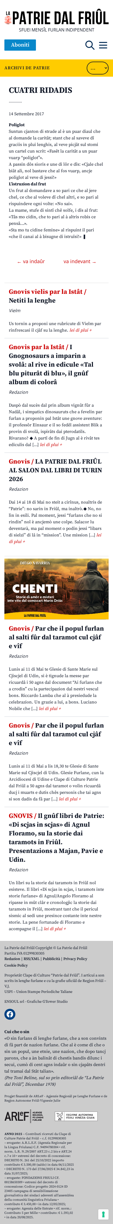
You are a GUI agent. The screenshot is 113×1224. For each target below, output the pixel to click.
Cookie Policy (16, 965)
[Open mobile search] (89, 45)
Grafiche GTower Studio (47, 1001)
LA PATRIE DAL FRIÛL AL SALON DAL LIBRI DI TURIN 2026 (55, 470)
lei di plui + (80, 330)
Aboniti (20, 45)
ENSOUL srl (14, 1001)
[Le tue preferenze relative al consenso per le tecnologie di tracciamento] (103, 1214)
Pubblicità (51, 958)
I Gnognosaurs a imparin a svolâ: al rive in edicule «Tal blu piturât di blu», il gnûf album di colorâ (51, 364)
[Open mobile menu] (103, 45)
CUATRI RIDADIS (40, 90)
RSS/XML (31, 958)
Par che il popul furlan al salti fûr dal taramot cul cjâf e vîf (56, 637)
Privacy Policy (75, 958)
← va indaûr (31, 261)
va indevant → (80, 261)
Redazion (12, 958)
